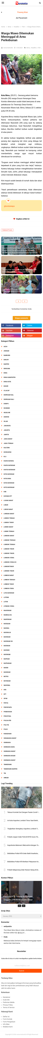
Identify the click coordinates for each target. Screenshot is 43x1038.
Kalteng (7, 447)
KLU (5, 456)
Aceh (5, 346)
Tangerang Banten (10, 769)
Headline (34, 48)
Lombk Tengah (9, 531)
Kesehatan (7, 452)
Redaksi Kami (7, 1027)
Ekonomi (7, 408)
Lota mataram (9, 593)
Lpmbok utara (9, 606)
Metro (6, 676)
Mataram (7, 637)
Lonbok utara (9, 588)
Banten (6, 364)
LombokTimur (9, 566)
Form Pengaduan (9, 1022)
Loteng (6, 597)
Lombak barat (9, 513)
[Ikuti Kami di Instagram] (11, 335)
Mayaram (7, 672)
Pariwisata (8, 707)
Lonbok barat (9, 575)
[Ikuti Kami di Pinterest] (32, 330)
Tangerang (8, 764)
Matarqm (7, 654)
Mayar (6, 668)
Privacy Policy (8, 1005)
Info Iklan (6, 1024)
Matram (7, 659)
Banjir (6, 359)
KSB (5, 491)
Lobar (6, 505)
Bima (28, 48)
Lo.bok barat (8, 500)
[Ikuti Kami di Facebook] (11, 325)
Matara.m (7, 632)
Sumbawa (7, 742)
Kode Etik (6, 1000)
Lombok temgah (9, 540)
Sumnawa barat (9, 760)
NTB (5, 690)
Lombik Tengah (9, 518)
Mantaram (7, 619)
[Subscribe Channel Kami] (11, 330)
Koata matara (9, 461)
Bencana (7, 368)
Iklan (6, 421)
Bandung (7, 355)
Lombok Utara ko (10, 562)
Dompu (6, 403)
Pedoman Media (8, 1002)
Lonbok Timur (9, 584)
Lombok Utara (9, 558)
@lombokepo (9, 206)
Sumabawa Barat (10, 738)
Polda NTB (7, 720)
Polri (39, 48)
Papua (6, 703)
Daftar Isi (6, 1016)
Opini (5, 698)
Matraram (7, 663)
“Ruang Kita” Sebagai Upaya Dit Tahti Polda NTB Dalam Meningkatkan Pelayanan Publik (19, 271)
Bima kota (7, 381)
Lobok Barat (8, 509)
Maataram (7, 610)
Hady (5, 937)
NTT (5, 694)
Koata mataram (9, 465)
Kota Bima (7, 478)
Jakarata (7, 425)
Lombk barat (8, 527)
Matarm (7, 650)
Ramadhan (7, 734)
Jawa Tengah (8, 443)
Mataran (7, 646)
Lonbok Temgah (9, 580)
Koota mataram (9, 469)
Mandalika (8, 615)
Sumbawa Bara (9, 747)
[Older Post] (24, 301)
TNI (5, 773)
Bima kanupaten (9, 377)
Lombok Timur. (9, 553)
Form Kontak (7, 1019)
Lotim (6, 602)
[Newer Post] (18, 301)
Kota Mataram (9, 474)
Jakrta (6, 434)
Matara (6, 628)
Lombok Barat (9, 535)
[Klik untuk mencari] (40, 3)
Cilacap (7, 390)
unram (6, 778)
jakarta (7, 430)
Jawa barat (8, 439)
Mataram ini (8, 641)
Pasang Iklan (22, 12)
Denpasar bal (9, 395)
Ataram (6, 351)
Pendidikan (8, 712)
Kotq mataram (9, 487)
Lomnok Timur (9, 571)
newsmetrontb (21, 1034)
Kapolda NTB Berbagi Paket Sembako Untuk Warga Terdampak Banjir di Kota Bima (20, 290)
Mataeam (7, 624)
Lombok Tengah (9, 544)
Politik (6, 725)
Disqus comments (21, 318)
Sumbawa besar (9, 756)
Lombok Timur (9, 549)
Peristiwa (7, 716)
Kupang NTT (8, 496)
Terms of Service (8, 1007)
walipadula (8, 926)
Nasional (7, 685)
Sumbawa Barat (9, 751)
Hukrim (6, 417)
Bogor (6, 386)
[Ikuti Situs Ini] (32, 335)
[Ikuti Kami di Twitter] (32, 325)
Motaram (7, 681)
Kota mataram (9, 483)
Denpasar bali (9, 399)
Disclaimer (6, 997)
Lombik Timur (9, 522)
